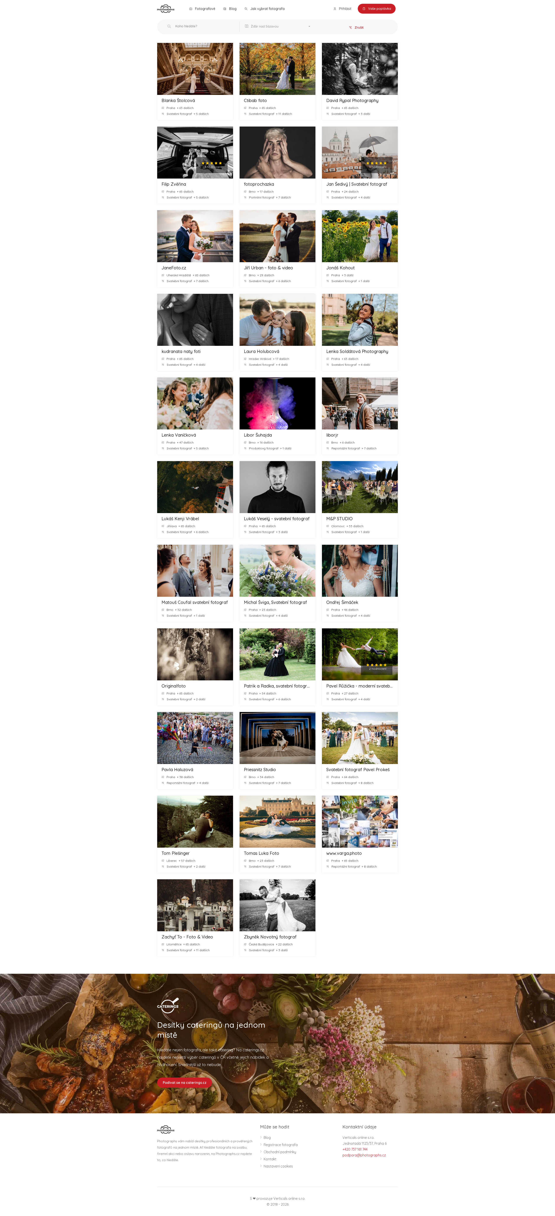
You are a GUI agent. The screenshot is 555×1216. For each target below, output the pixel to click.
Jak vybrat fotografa (267, 9)
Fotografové (204, 9)
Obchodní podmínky (280, 1152)
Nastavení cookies (278, 1166)
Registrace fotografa (281, 1145)
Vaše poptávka (379, 9)
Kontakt (270, 1159)
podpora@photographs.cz (364, 1155)
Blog (232, 9)
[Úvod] (165, 8)
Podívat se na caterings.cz (184, 1082)
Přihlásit (344, 9)
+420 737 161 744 (355, 1149)
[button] (278, 27)
